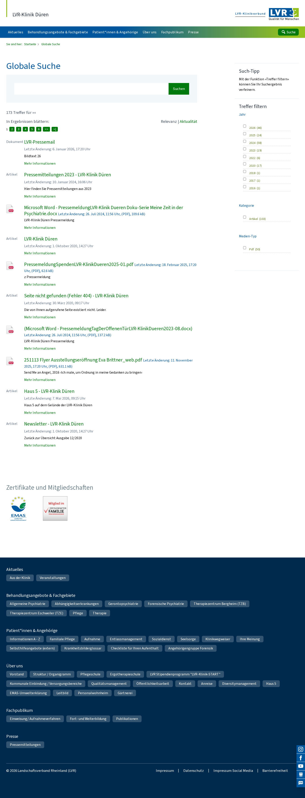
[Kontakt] (301, 774)
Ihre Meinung (250, 639)
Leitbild (62, 693)
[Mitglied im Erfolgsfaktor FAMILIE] (55, 508)
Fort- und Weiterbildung (88, 718)
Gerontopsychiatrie (123, 603)
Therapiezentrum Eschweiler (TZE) (36, 613)
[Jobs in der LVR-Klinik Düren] (301, 783)
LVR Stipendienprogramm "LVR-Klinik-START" (185, 674)
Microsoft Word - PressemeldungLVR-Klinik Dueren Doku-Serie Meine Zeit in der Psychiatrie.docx (103, 210)
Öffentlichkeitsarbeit (152, 683)
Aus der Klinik (20, 577)
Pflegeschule (90, 674)
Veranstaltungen (53, 577)
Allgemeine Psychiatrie (27, 603)
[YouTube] (301, 766)
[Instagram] (301, 749)
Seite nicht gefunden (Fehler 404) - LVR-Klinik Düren (76, 295)
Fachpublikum (19, 710)
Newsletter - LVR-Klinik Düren (54, 424)
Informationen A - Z (25, 639)
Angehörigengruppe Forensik (190, 648)
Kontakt (185, 683)
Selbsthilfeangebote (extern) (32, 648)
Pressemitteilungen (25, 744)
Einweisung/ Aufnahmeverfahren (35, 718)
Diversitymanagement (239, 683)
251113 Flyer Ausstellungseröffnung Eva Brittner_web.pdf (83, 360)
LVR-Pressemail (39, 142)
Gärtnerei (125, 693)
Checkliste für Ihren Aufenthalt (135, 648)
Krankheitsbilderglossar (82, 648)
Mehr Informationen (40, 163)
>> (46, 129)
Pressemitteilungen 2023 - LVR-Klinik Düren (67, 174)
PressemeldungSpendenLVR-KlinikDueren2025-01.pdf (79, 264)
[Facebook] (301, 758)
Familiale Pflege (62, 639)
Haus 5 (271, 683)
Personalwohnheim (93, 693)
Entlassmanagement (126, 639)
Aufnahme (92, 639)
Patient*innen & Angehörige (31, 630)
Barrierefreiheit (275, 770)
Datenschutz (193, 770)
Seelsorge (188, 639)
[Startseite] (267, 14)
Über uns (14, 666)
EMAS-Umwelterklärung (28, 693)
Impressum (165, 770)
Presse (12, 736)
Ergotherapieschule (125, 674)
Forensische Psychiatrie (166, 603)
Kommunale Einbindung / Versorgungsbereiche (46, 683)
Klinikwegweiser (217, 639)
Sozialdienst (161, 639)
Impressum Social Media (233, 770)
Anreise (207, 683)
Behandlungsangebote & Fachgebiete (40, 595)
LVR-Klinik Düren (40, 239)
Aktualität (188, 121)
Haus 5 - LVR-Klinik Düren (49, 391)
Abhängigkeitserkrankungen (77, 603)
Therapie (100, 613)
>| (54, 129)
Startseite (30, 44)
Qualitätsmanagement (109, 683)
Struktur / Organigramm (52, 674)
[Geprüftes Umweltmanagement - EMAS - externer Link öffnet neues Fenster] (18, 508)
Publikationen (127, 718)
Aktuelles (14, 569)
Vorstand (17, 674)
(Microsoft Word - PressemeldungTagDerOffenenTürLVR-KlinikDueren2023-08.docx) (108, 328)
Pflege (78, 613)
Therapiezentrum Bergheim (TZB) (220, 603)
